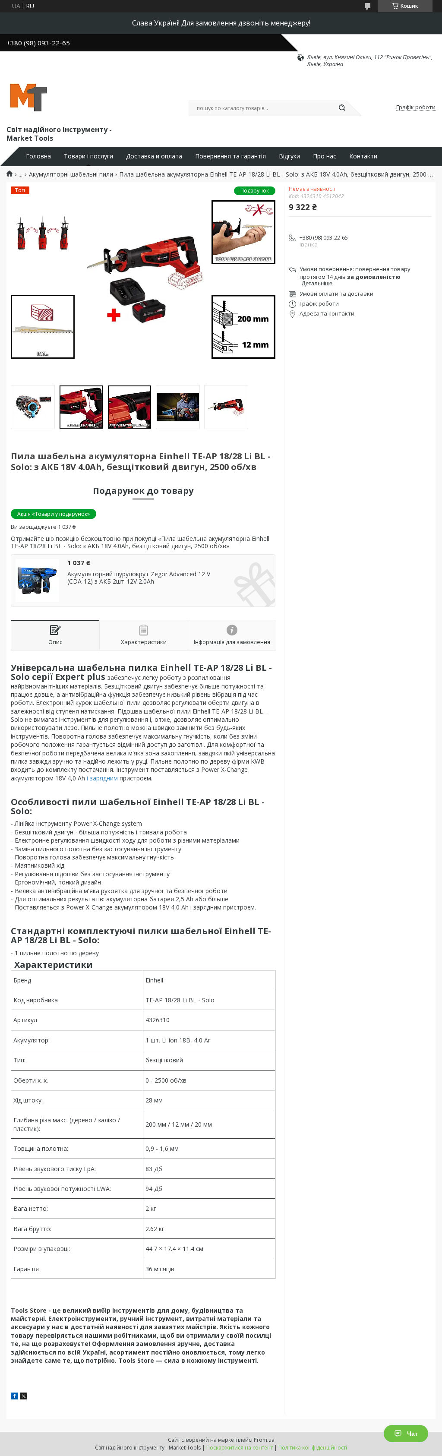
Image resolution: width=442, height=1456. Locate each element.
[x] (23, 1397)
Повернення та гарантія (230, 156)
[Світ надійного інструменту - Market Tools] (28, 95)
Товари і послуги (88, 156)
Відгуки (289, 156)
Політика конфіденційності (312, 1447)
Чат (412, 1433)
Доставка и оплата (154, 156)
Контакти (363, 156)
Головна (38, 156)
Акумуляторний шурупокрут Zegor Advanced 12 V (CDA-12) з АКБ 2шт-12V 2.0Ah (138, 577)
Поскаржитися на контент (239, 1447)
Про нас (324, 156)
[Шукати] (341, 108)
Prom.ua (264, 1439)
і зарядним (102, 778)
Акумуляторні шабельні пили (71, 174)
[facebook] (14, 1397)
